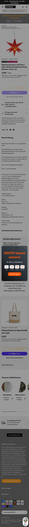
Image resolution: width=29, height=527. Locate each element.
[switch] (25, 525)
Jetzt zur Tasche (14, 274)
